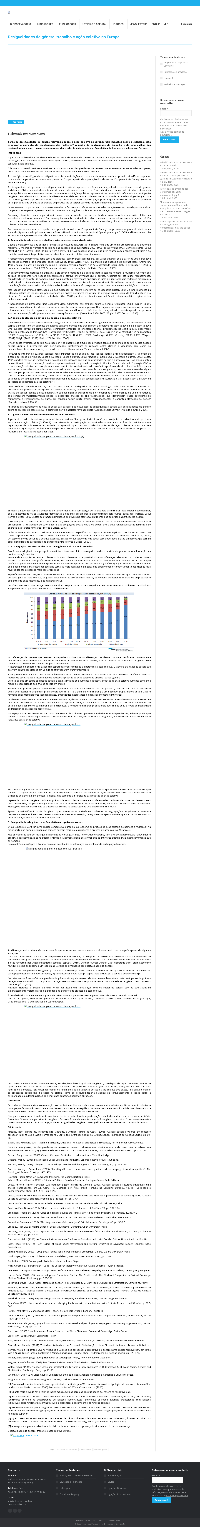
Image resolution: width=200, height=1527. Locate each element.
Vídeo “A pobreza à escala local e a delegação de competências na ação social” (176, 224)
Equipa (111, 1481)
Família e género (100, 1450)
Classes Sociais (86, 1450)
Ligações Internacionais (119, 1494)
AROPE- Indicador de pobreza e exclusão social (176, 164)
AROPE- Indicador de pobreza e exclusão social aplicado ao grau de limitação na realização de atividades (176, 177)
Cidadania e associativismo (66, 1450)
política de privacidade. (176, 1495)
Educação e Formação (175, 71)
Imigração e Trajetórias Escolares (176, 64)
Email (164, 108)
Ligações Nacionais (117, 1487)
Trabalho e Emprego (174, 84)
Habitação (169, 78)
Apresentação (115, 1475)
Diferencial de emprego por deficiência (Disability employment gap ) (174, 191)
